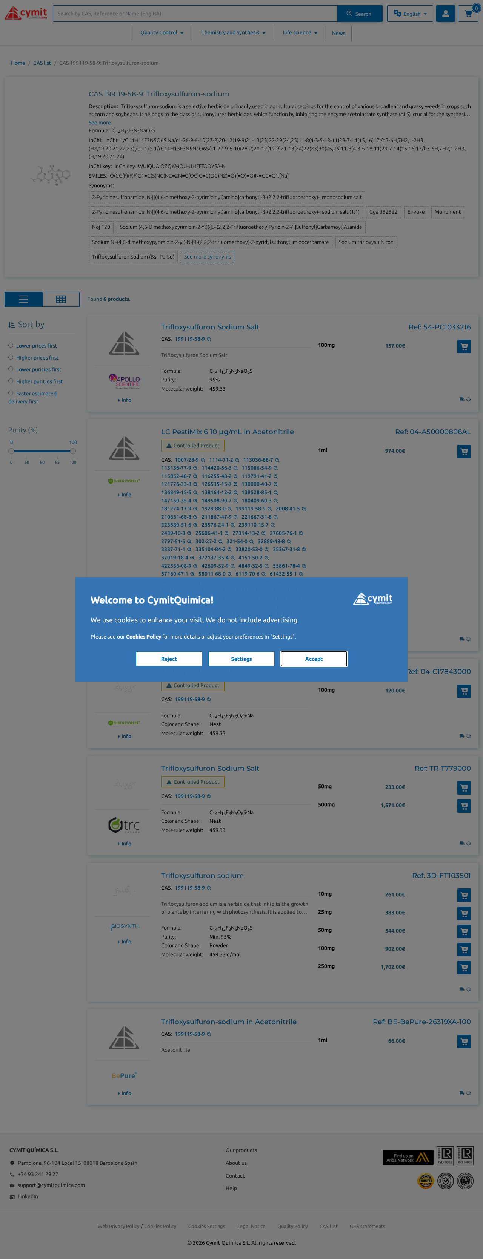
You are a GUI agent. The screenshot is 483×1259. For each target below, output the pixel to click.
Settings (241, 659)
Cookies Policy (143, 637)
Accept (314, 659)
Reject (169, 659)
